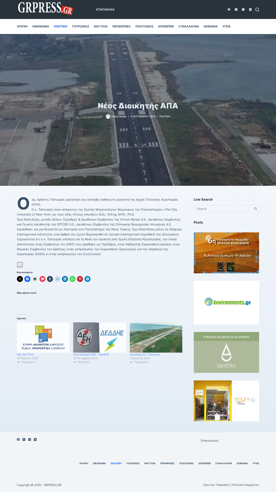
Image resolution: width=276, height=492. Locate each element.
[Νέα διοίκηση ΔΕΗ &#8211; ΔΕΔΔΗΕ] (99, 337)
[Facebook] (229, 9)
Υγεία (226, 26)
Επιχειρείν (166, 26)
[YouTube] (250, 9)
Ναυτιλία (101, 26)
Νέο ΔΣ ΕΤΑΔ (25, 354)
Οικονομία (40, 26)
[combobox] (223, 208)
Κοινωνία (211, 26)
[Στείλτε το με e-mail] (20, 265)
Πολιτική (60, 26)
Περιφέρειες (121, 26)
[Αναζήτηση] (257, 9)
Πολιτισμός (144, 26)
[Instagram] (243, 9)
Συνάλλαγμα (188, 26)
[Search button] (255, 208)
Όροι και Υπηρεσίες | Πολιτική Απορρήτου (231, 485)
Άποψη (22, 26)
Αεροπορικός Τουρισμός (145, 354)
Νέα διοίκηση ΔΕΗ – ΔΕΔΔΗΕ (91, 354)
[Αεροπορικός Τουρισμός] (156, 337)
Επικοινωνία (105, 9)
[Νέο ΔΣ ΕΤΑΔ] (43, 337)
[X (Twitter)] (236, 9)
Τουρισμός (80, 26)
